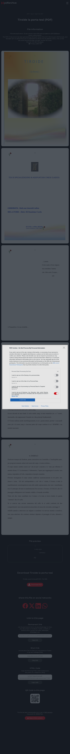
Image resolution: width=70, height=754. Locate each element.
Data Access (35, 406)
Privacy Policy (44, 406)
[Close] (64, 348)
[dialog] (35, 377)
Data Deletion (25, 406)
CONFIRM (23, 400)
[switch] (56, 375)
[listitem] (35, 371)
